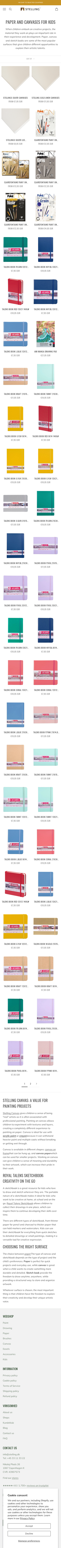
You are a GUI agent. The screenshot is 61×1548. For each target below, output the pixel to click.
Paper (6, 1333)
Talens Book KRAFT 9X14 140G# (45, 986)
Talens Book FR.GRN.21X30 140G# (45, 521)
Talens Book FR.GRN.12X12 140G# (15, 267)
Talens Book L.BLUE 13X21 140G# (45, 902)
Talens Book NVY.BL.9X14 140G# (45, 648)
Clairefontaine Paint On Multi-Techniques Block (45, 140)
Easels (6, 1348)
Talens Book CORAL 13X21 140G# (15, 690)
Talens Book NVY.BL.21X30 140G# (15, 563)
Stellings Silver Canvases (15, 97)
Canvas (7, 1343)
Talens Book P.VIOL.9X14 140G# (15, 1071)
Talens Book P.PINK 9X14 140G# (45, 1071)
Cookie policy (10, 1380)
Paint (5, 1322)
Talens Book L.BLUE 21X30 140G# (15, 732)
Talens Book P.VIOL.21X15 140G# (45, 563)
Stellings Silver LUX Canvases (15, 140)
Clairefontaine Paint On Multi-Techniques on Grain (45, 225)
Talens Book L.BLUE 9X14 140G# (15, 859)
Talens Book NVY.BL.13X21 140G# (45, 267)
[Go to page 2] (36, 1083)
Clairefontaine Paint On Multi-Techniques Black (15, 225)
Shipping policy (11, 1391)
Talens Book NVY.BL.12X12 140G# (45, 309)
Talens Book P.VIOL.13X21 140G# (45, 605)
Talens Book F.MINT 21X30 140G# (45, 394)
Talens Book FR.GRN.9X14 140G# (15, 1028)
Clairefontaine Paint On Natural (15, 182)
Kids (5, 1359)
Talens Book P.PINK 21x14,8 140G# (45, 732)
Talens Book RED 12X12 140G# (15, 901)
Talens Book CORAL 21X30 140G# (45, 859)
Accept (29, 1525)
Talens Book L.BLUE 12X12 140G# (15, 351)
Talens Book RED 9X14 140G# (45, 436)
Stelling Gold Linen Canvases (45, 97)
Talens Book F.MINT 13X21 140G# (45, 817)
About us (7, 1412)
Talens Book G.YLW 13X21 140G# (45, 478)
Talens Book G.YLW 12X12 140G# (15, 944)
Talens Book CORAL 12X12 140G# (45, 690)
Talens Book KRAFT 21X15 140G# (15, 394)
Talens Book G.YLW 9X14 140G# (15, 436)
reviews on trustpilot (38, 1485)
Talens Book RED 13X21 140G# (15, 309)
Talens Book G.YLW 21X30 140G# (15, 478)
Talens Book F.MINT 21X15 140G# (45, 775)
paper (28, 1253)
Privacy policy (10, 1375)
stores (15, 1477)
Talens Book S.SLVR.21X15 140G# (15, 521)
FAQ (5, 1438)
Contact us (8, 1433)
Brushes (7, 1338)
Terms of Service (11, 1385)
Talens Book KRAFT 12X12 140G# (15, 986)
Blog (5, 1427)
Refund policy (10, 1396)
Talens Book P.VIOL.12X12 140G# (15, 605)
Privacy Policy (27, 1518)
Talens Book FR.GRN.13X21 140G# (15, 648)
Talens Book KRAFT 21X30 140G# (15, 775)
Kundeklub (8, 1422)
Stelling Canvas (11, 1113)
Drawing (7, 1328)
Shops (6, 1417)
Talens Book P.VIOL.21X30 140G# (45, 1028)
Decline (29, 1533)
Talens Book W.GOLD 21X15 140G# (45, 944)
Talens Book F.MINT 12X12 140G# (15, 817)
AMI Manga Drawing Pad (45, 351)
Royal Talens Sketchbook (20, 1203)
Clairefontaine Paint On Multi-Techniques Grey (45, 182)
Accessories (9, 1354)
